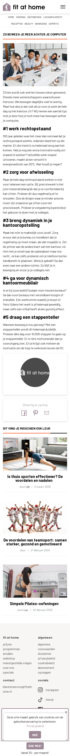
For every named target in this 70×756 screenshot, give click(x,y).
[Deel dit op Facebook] (24, 413)
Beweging (41, 23)
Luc (26, 610)
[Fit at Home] (24, 7)
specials (8, 672)
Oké (35, 735)
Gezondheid (34, 17)
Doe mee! (35, 746)
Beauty (29, 23)
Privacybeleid (35, 726)
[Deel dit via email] (46, 413)
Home (11, 17)
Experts (54, 23)
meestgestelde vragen (17, 663)
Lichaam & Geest (52, 17)
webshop (9, 658)
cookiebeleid (46, 663)
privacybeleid (46, 658)
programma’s (11, 649)
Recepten (17, 23)
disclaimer (44, 653)
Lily (28, 486)
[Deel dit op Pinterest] (35, 413)
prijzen (7, 644)
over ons (8, 667)
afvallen (8, 653)
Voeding (20, 17)
